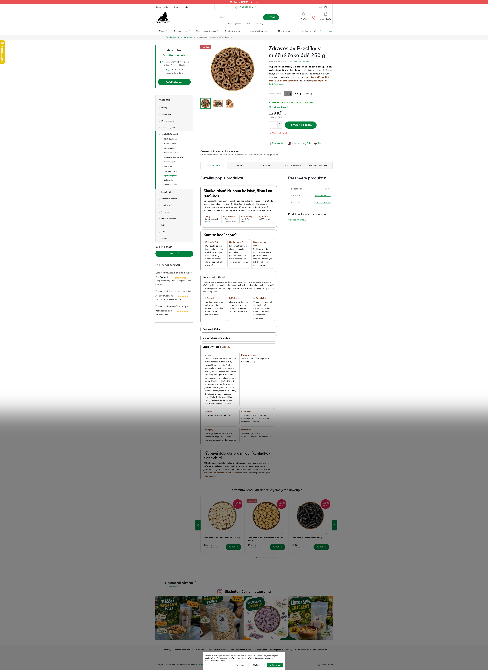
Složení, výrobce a (216, 346)
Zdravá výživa (167, 192)
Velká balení (166, 205)
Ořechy (164, 107)
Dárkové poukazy (168, 218)
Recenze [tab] (240, 166)
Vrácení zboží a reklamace (218, 650)
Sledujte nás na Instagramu (248, 591)
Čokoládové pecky (171, 184)
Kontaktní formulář (174, 82)
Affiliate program (276, 650)
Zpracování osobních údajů (241, 650)
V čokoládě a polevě (170, 134)
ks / (174, 253)
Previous (198, 525)
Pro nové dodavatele (303, 650)
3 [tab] (260, 557)
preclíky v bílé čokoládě (317, 77)
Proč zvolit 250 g (211, 329)
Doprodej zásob (234, 24)
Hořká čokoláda (170, 143)
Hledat (271, 17)
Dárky (163, 225)
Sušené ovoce (166, 114)
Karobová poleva (170, 162)
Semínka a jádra (168, 127)
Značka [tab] (292, 166)
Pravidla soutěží (261, 650)
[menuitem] (163, 31)
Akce (163, 232)
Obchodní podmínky (182, 650)
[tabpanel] (223, 525)
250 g (328, 188)
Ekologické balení (320, 650)
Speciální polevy (170, 175)
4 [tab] (263, 557)
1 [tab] (256, 557)
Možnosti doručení (280, 107)
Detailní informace (276, 84)
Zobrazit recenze (172, 586)
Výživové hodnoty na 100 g (216, 338)
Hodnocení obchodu (162, 7)
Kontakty (185, 7)
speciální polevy (319, 80)
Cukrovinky (168, 180)
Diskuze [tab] (266, 166)
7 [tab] (270, 557)
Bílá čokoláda (169, 148)
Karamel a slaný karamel (173, 157)
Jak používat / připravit (214, 277)
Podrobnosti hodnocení (301, 61)
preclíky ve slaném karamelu (283, 80)
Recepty (289, 650)
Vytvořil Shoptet (327, 665)
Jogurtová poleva (171, 153)
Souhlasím (276, 665)
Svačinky (259, 24)
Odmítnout (256, 665)
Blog (176, 7)
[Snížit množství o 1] (279, 126)
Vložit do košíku (302, 125)
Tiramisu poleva (170, 171)
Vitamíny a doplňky (169, 198)
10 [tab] (276, 557)
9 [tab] (274, 557)
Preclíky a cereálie (323, 195)
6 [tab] (267, 557)
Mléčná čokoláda (170, 139)
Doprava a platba (198, 650)
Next (334, 525)
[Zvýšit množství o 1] (279, 123)
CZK (325, 7)
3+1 (248, 24)
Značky (164, 238)
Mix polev (168, 166)
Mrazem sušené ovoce (170, 121)
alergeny (226, 346)
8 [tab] (272, 557)
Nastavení (240, 665)
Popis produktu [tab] (213, 166)
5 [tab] (265, 557)
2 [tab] (258, 557)
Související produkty (318, 166)
